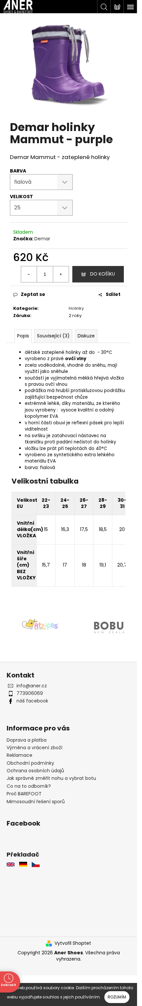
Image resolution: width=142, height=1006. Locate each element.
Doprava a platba (27, 740)
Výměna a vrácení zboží (34, 747)
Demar (42, 238)
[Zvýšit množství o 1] (61, 274)
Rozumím (117, 997)
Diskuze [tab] (86, 335)
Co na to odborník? (29, 786)
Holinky (76, 308)
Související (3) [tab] (53, 335)
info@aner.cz (32, 685)
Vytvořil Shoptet (72, 943)
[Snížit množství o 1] (29, 274)
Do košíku (102, 274)
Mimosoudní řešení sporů (36, 801)
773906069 (30, 693)
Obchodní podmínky (30, 763)
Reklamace (19, 755)
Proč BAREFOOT (24, 793)
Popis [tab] (23, 335)
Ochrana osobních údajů (35, 770)
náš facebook (32, 701)
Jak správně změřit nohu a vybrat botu (51, 778)
